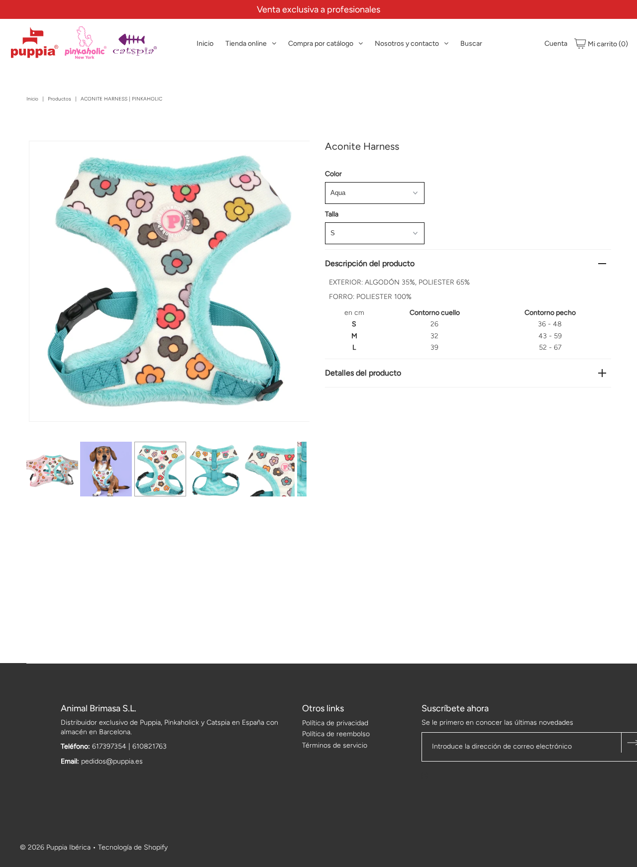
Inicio (205, 43)
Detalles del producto (363, 373)
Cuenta (555, 43)
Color (333, 174)
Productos (59, 99)
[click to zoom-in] (294, 157)
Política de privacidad (335, 723)
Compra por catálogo (320, 43)
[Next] (69, 157)
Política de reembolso (336, 734)
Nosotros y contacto (407, 43)
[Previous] (45, 157)
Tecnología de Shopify (133, 847)
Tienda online (246, 43)
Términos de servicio (334, 745)
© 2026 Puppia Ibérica (55, 847)
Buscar (471, 43)
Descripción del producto (370, 263)
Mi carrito (607, 44)
